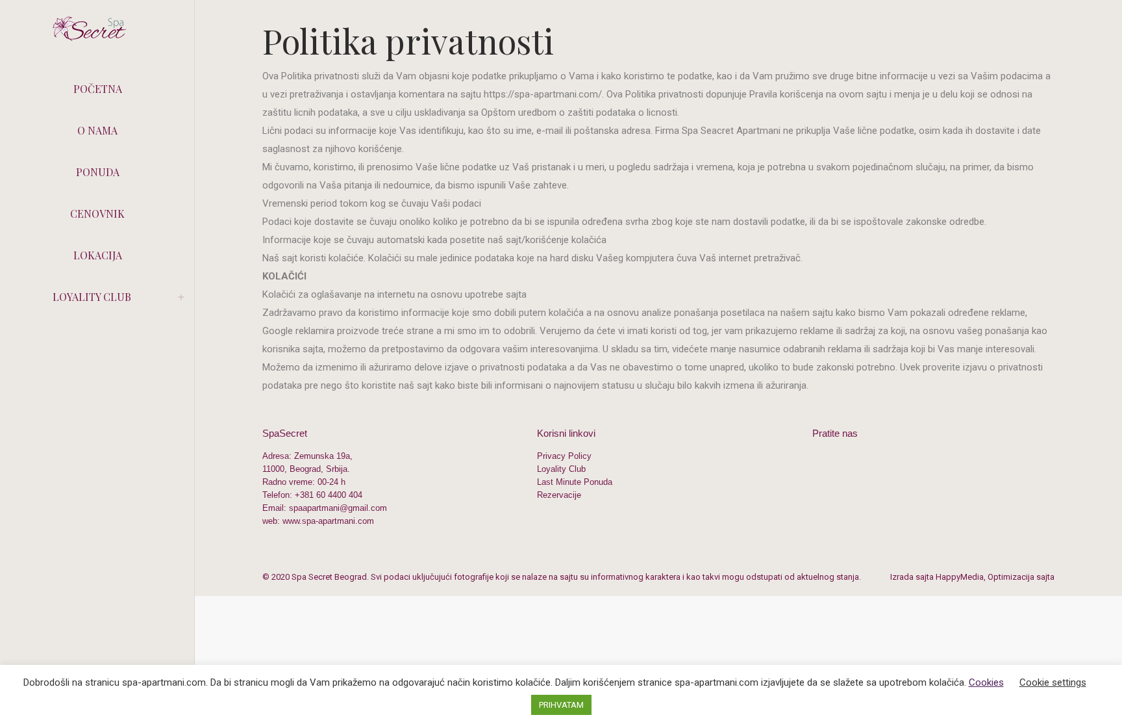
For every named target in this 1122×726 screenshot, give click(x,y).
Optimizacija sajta (1021, 577)
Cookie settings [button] (1052, 682)
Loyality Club (561, 469)
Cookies (986, 682)
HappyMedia (960, 577)
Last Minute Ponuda (574, 482)
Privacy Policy (564, 456)
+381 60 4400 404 (328, 495)
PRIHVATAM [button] (561, 705)
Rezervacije (559, 495)
